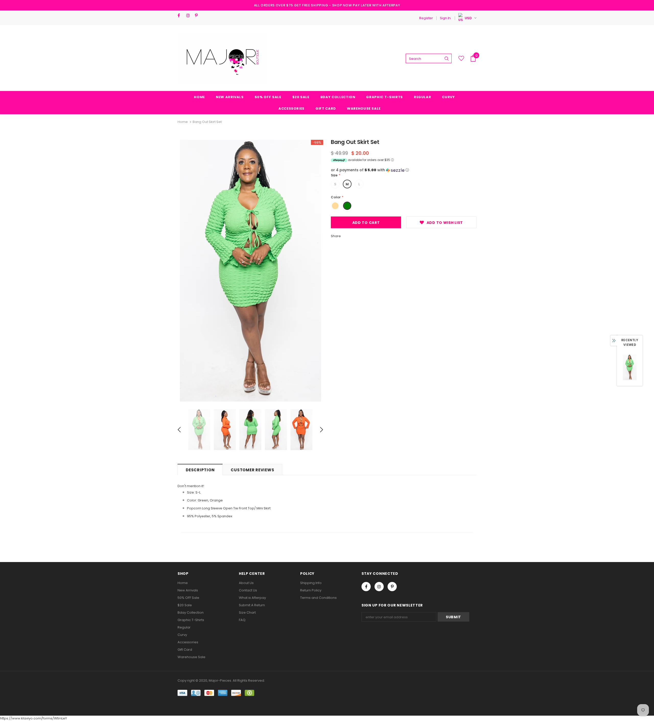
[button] (403, 170)
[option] (250, 271)
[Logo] (222, 58)
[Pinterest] (198, 15)
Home (183, 121)
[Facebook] (181, 15)
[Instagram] (189, 15)
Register (426, 18)
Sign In (445, 18)
